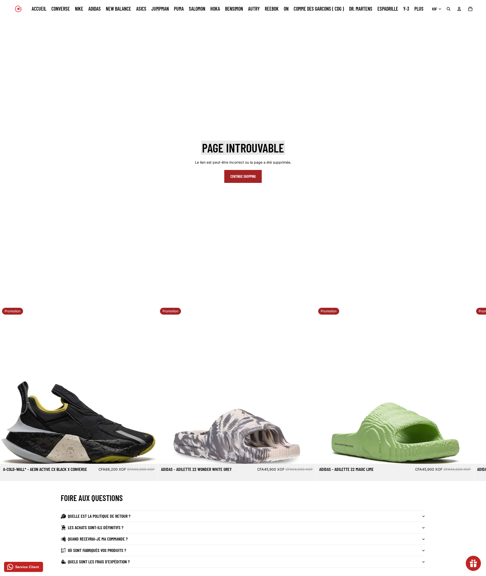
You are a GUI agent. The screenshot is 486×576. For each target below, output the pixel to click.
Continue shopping (243, 176)
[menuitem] (419, 9)
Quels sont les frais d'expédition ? (99, 561)
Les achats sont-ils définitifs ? (95, 527)
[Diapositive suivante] (419, 393)
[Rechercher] (448, 8)
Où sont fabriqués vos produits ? (97, 550)
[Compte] (459, 8)
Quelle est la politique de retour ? (99, 516)
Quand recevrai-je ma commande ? (98, 539)
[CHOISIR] (150, 456)
